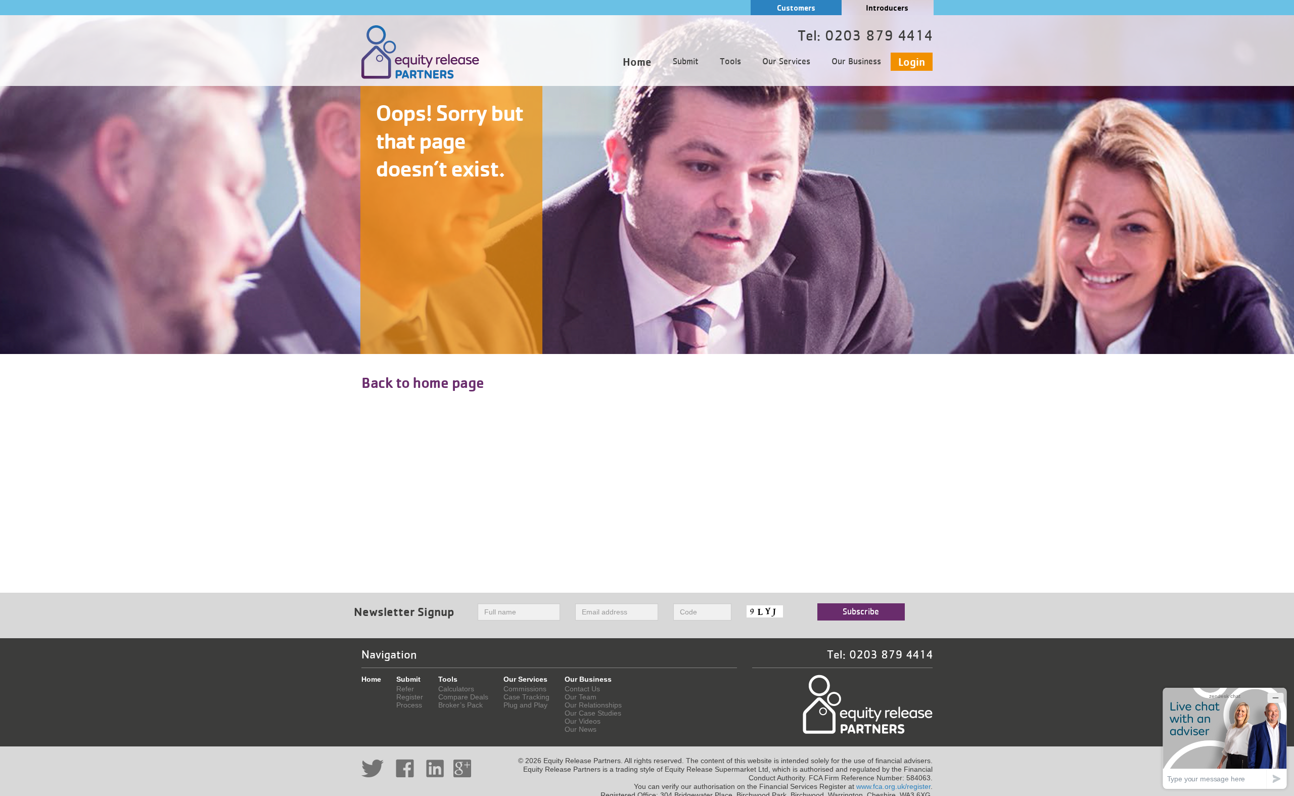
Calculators (456, 689)
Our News (580, 729)
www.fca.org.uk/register (893, 786)
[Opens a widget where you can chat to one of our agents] (1224, 738)
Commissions (524, 689)
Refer (405, 689)
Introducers (887, 8)
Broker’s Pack (460, 705)
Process (409, 705)
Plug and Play (525, 705)
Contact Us (582, 689)
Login (911, 61)
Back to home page (422, 382)
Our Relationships (593, 705)
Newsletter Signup (404, 611)
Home (637, 61)
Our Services (786, 61)
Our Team (580, 697)
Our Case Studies (593, 713)
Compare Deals (463, 697)
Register (409, 697)
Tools (730, 61)
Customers (796, 8)
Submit (686, 61)
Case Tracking (526, 697)
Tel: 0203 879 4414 (880, 655)
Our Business (856, 61)
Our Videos (582, 721)
